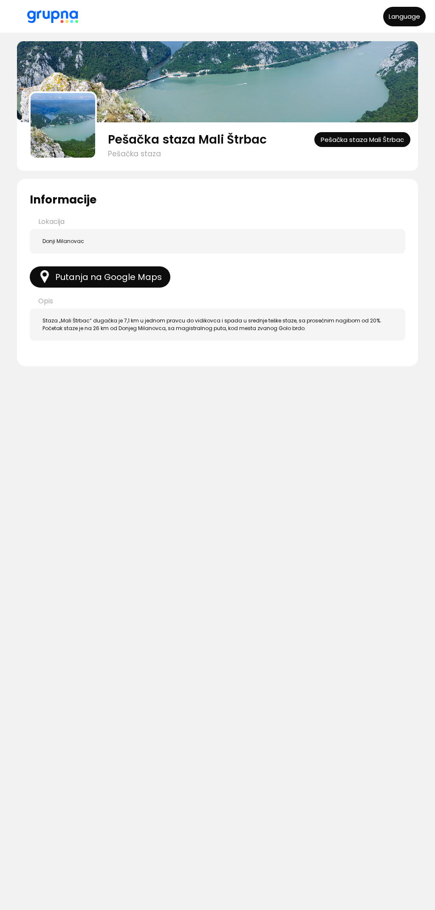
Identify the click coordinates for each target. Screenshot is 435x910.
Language (404, 16)
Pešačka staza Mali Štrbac (187, 139)
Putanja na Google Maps (108, 277)
